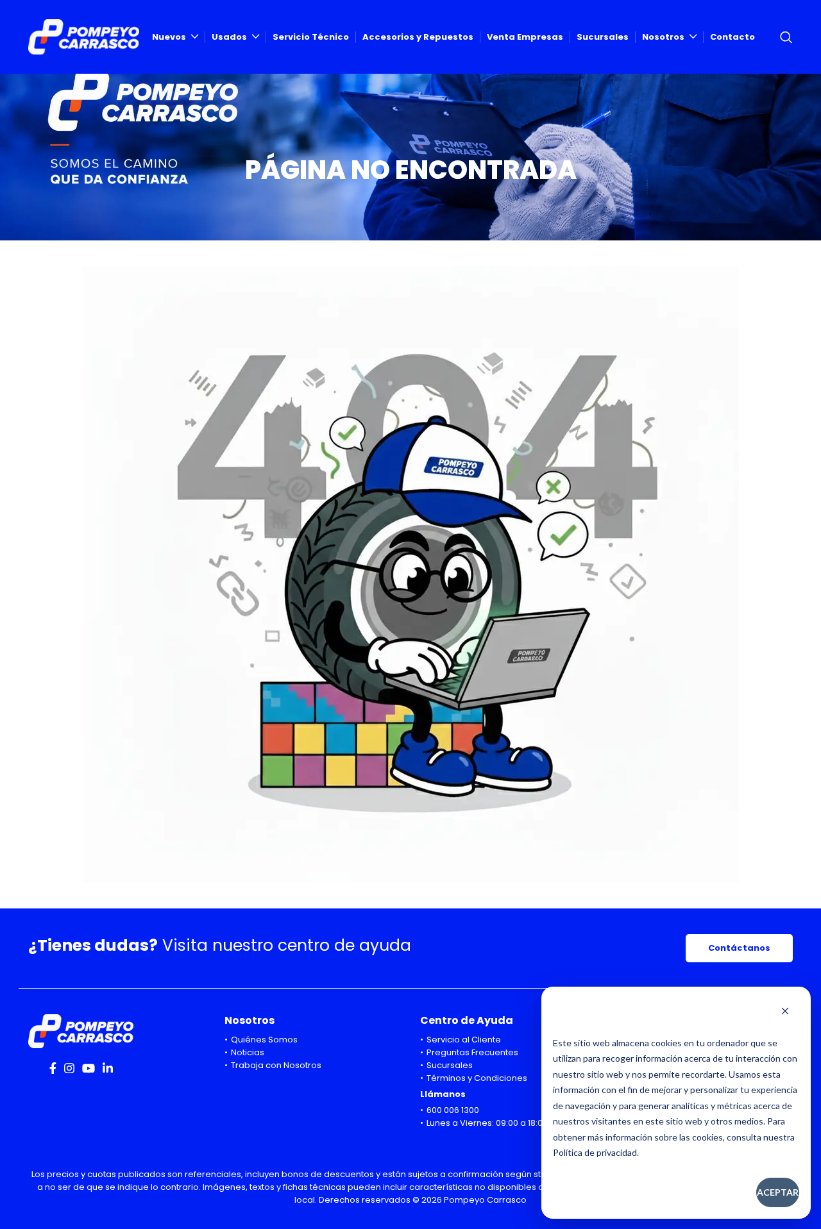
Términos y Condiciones (477, 1078)
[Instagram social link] (69, 1068)
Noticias (247, 1052)
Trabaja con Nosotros (276, 1065)
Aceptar (778, 1192)
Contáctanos (739, 948)
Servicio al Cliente (464, 1039)
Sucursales (450, 1065)
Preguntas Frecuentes (472, 1052)
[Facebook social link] (53, 1068)
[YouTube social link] (88, 1068)
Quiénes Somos (264, 1039)
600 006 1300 (453, 1110)
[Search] (786, 37)
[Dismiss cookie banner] (785, 1012)
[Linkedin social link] (108, 1068)
